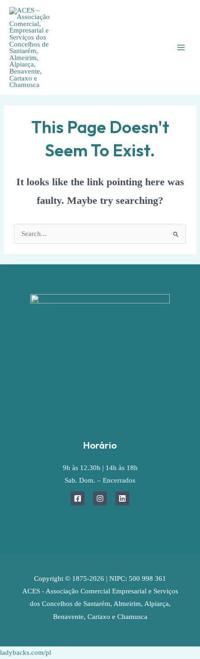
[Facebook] (78, 498)
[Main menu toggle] (181, 47)
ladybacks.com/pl (25, 652)
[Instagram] (100, 498)
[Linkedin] (122, 498)
